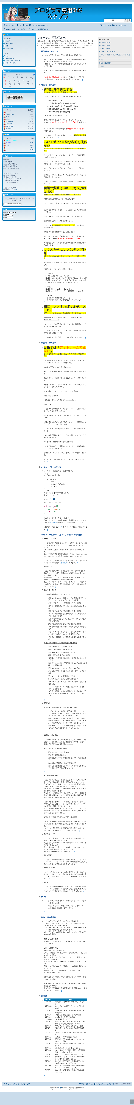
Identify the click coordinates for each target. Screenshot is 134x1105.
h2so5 (8, 147)
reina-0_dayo (10, 114)
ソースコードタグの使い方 (107, 51)
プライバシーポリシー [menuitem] (12, 63)
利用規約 (64, 563)
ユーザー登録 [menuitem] (9, 48)
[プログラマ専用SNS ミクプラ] (45, 13)
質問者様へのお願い (105, 45)
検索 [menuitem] (7, 46)
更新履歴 (101, 66)
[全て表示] (53, 499)
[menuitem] (19, 25)
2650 (32, 145)
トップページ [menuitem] (9, 41)
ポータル (16, 29)
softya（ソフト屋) (11, 140)
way (7, 112)
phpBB (60, 1087)
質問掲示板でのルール (105, 42)
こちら (60, 527)
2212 (32, 147)
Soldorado (9, 123)
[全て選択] (50, 499)
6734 (32, 142)
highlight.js (53, 522)
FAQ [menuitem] (7, 56)
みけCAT (8, 143)
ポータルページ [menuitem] (10, 43)
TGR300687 (10, 126)
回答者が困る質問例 (105, 63)
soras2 (8, 116)
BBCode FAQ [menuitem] (10, 58)
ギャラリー (127, 25)
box (7, 149)
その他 (101, 60)
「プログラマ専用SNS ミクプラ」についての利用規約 (114, 55)
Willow (8, 119)
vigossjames (9, 121)
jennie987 (9, 128)
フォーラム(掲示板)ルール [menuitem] (13, 60)
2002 (32, 149)
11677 (32, 140)
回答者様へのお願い (105, 48)
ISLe (7, 145)
